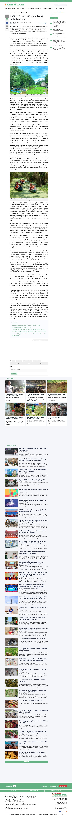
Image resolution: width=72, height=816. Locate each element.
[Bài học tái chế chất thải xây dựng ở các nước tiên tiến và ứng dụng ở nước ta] (11, 523)
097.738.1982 (63, 786)
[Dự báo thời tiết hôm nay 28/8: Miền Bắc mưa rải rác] (11, 672)
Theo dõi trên (41, 23)
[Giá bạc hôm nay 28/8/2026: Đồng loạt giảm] (11, 642)
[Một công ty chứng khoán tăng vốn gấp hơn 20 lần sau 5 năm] (11, 452)
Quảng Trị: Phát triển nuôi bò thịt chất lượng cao (35, 395)
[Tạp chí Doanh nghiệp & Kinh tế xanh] (14, 4)
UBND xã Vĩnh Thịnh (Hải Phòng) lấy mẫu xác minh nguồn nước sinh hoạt (33, 629)
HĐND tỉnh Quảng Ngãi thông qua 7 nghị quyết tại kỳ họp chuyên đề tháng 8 (31, 563)
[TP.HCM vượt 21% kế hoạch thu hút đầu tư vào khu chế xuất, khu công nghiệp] (11, 544)
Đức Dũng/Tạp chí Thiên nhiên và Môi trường (22, 22)
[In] (7, 29)
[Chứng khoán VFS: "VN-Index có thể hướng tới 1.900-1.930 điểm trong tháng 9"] (11, 462)
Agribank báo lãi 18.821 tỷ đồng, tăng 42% (32, 480)
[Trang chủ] (6, 8)
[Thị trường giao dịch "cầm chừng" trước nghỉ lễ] (11, 493)
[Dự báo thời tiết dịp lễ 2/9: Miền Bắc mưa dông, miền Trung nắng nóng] (11, 621)
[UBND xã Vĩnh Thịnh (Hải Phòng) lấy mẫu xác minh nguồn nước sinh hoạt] (11, 631)
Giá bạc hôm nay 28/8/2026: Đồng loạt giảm (32, 638)
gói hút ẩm (53, 14)
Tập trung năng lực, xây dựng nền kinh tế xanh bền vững (26, 325)
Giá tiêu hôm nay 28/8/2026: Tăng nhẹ (30, 700)
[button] (57, 1)
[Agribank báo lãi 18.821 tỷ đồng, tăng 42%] (11, 483)
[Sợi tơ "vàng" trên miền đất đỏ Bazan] (57, 409)
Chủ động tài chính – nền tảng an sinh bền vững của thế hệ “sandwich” (32, 552)
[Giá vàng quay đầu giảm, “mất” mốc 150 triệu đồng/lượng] (11, 724)
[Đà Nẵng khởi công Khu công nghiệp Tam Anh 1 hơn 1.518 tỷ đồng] (11, 513)
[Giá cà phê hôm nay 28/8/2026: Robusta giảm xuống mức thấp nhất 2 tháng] (11, 734)
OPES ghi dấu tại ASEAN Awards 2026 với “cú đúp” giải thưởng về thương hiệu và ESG (33, 659)
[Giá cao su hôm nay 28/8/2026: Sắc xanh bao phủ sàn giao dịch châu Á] (11, 693)
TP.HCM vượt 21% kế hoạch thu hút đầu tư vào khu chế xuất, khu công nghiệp (32, 542)
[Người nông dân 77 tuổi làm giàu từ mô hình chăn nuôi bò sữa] (15, 386)
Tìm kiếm (65, 5)
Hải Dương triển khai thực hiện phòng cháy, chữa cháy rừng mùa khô (29, 331)
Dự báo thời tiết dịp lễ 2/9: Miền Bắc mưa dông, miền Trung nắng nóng (32, 618)
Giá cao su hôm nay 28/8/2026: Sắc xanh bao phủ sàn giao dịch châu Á (32, 691)
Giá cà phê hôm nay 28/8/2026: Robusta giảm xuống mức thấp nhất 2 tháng (33, 732)
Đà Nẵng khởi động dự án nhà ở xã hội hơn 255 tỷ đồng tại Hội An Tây (32, 531)
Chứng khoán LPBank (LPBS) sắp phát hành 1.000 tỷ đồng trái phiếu (32, 470)
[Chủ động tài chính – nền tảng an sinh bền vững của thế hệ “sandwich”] (11, 555)
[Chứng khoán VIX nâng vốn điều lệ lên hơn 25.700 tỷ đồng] (11, 503)
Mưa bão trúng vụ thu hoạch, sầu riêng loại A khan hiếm (35, 418)
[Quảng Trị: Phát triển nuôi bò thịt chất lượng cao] (36, 386)
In (41, 363)
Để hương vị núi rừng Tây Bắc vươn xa (21, 327)
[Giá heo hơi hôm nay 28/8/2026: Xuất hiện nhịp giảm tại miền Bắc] (11, 713)
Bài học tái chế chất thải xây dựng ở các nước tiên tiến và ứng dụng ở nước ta (33, 521)
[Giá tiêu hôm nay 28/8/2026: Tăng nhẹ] (11, 704)
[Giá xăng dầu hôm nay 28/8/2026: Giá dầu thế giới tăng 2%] (11, 745)
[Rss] (67, 1)
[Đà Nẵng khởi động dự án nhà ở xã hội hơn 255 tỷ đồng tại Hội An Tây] (11, 534)
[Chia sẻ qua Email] (7, 26)
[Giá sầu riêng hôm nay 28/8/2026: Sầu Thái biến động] (11, 683)
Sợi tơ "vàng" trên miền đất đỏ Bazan (56, 418)
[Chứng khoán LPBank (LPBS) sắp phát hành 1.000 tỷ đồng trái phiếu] (11, 473)
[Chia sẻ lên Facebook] (7, 23)
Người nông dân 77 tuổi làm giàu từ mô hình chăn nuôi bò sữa (14, 395)
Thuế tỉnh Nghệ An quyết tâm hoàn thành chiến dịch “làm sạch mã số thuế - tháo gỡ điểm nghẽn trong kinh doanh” (32, 586)
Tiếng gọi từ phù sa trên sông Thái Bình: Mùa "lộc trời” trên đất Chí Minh (14, 418)
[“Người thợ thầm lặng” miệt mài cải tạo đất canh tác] (57, 386)
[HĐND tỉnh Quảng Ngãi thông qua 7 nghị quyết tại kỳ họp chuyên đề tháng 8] (11, 565)
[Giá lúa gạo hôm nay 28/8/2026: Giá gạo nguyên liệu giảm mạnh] (11, 651)
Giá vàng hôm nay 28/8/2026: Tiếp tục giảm (32, 752)
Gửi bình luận (14, 373)
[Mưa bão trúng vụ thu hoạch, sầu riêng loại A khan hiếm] (36, 409)
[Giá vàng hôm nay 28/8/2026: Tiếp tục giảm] (11, 755)
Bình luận (7, 16)
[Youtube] (63, 1)
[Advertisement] (58, 59)
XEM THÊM (26, 761)
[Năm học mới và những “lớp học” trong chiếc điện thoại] (11, 610)
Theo (40, 340)
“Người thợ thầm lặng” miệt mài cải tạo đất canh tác (56, 395)
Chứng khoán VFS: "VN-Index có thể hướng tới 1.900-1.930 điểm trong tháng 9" (32, 459)
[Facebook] (60, 1)
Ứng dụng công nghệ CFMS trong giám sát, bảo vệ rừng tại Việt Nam (28, 329)
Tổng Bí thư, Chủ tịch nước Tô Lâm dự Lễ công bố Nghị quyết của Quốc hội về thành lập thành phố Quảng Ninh (33, 574)
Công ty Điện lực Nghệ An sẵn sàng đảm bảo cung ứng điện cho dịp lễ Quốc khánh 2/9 (33, 597)
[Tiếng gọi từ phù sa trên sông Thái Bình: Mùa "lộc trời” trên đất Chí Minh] (15, 409)
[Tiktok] (65, 1)
